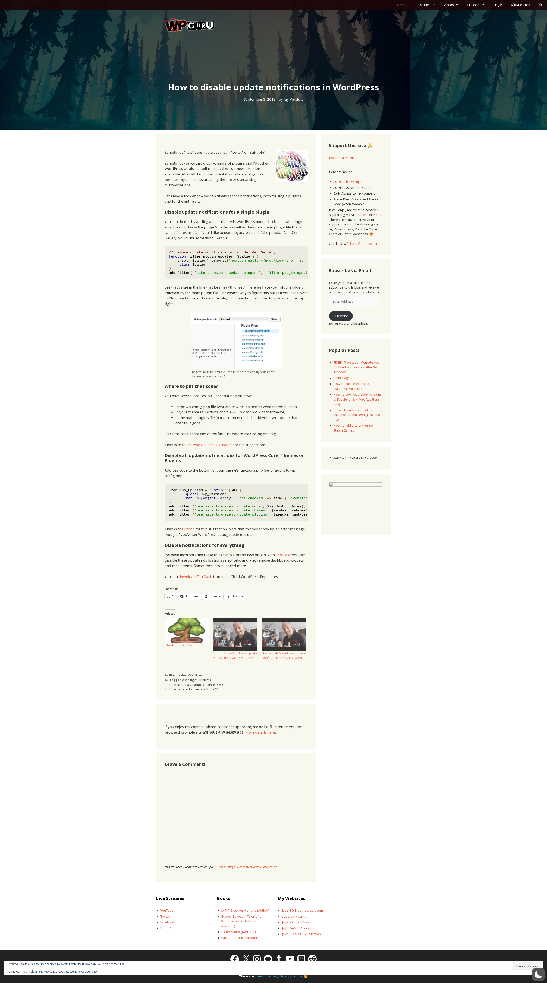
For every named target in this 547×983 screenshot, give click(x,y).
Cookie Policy (89, 971)
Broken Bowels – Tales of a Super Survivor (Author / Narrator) (241, 921)
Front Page (341, 378)
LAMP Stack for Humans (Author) (245, 910)
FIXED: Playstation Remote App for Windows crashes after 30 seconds (356, 367)
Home (401, 5)
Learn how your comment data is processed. (247, 867)
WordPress (196, 675)
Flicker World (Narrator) (238, 932)
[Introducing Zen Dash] (187, 630)
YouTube (167, 910)
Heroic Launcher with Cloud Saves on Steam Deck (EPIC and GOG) (356, 415)
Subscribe (341, 316)
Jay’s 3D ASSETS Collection (301, 934)
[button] (538, 974)
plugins (193, 680)
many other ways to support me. (279, 976)
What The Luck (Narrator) (240, 938)
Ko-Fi (377, 214)
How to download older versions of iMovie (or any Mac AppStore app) (357, 399)
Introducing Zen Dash (179, 645)
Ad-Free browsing (346, 181)
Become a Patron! (342, 157)
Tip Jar (497, 5)
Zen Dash (283, 554)
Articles (425, 5)
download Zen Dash (195, 576)
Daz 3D (165, 928)
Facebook (167, 922)
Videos (449, 5)
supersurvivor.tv (294, 916)
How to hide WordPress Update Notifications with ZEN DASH (235, 655)
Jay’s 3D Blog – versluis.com (302, 910)
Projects (473, 5)
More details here (260, 732)
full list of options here (363, 243)
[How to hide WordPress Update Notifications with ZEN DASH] (235, 634)
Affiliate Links (520, 5)
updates (205, 680)
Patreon (362, 214)
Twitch (165, 916)
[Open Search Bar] (540, 5)
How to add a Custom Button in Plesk (196, 685)
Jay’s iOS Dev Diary (296, 922)
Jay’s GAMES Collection (298, 928)
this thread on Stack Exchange (207, 444)
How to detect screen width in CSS (194, 689)
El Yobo (188, 528)
